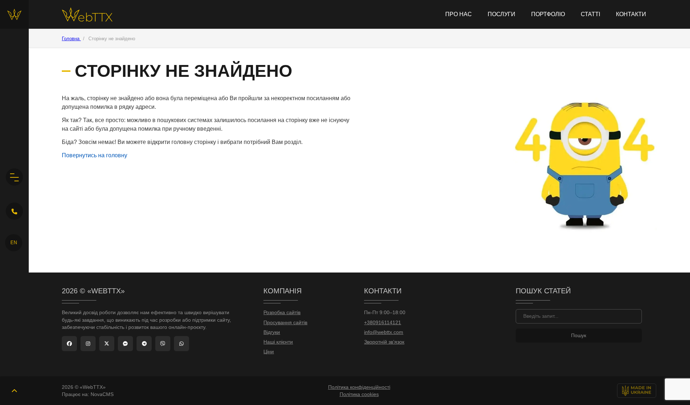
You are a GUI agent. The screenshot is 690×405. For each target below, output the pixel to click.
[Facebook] (69, 343)
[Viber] (162, 343)
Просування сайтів (285, 322)
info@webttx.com (383, 332)
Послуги (501, 14)
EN (13, 242)
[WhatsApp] (181, 343)
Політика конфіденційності (359, 387)
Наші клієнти (278, 342)
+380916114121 (382, 322)
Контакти (631, 14)
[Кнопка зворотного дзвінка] (14, 211)
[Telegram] (144, 343)
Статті (590, 14)
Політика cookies (359, 394)
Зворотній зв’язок (384, 342)
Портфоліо (548, 14)
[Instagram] (88, 343)
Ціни (268, 351)
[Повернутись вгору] (14, 390)
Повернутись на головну (94, 155)
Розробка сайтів (281, 312)
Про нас (458, 14)
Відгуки (271, 332)
